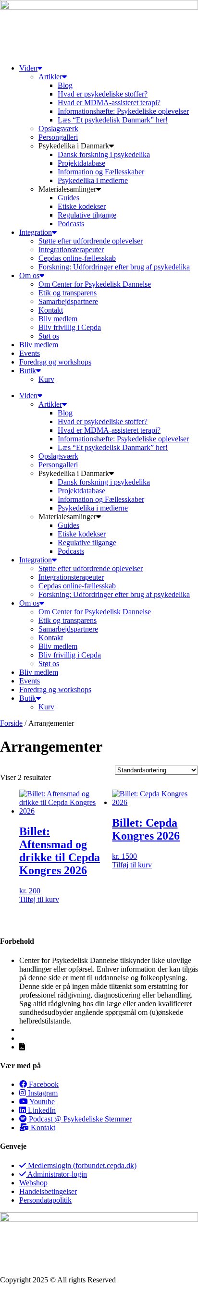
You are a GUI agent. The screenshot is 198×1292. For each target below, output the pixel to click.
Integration (35, 232)
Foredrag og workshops (55, 362)
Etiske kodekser (82, 206)
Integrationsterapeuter (71, 249)
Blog (65, 85)
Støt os (48, 336)
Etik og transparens (67, 293)
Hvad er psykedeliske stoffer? (103, 94)
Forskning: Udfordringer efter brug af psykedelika (114, 267)
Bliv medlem (57, 319)
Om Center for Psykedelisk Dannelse (94, 284)
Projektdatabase (81, 163)
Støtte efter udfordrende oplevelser (90, 241)
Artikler (50, 77)
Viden (28, 68)
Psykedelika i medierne (93, 180)
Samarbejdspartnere (68, 301)
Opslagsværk (58, 128)
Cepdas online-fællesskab (77, 258)
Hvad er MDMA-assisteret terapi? (109, 102)
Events (29, 353)
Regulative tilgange (87, 215)
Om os (29, 275)
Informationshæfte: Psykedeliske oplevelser (123, 111)
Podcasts (71, 223)
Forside (11, 723)
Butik (27, 370)
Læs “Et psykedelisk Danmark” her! (113, 120)
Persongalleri (58, 137)
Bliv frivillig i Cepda (69, 327)
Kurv (46, 379)
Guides (68, 198)
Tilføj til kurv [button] (39, 899)
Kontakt (50, 310)
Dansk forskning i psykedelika (104, 154)
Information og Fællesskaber (101, 172)
